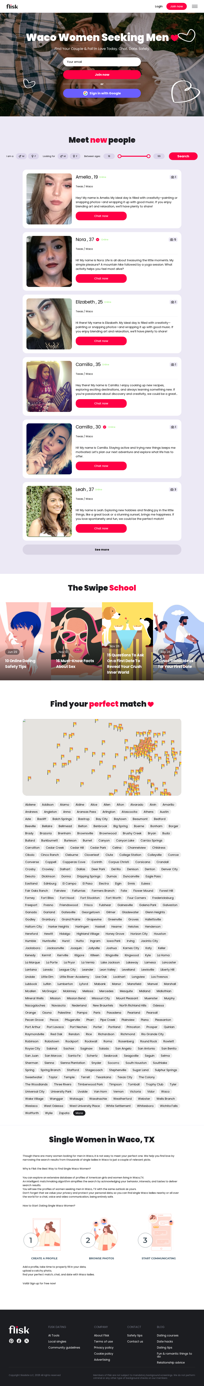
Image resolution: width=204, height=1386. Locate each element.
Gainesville (125, 905)
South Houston (136, 1063)
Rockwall (91, 1041)
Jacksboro (32, 948)
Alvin (153, 805)
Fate (124, 891)
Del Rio (116, 869)
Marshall (170, 984)
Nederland (79, 1005)
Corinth (97, 862)
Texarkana (103, 1077)
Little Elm (47, 977)
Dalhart (65, 869)
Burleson (70, 840)
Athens (148, 812)
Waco (165, 1091)
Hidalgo (64, 934)
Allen (107, 805)
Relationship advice (171, 1362)
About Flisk (101, 1335)
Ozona (46, 1013)
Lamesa (150, 962)
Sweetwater (33, 1077)
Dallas (81, 869)
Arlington (108, 812)
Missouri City (101, 998)
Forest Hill (166, 891)
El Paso (88, 883)
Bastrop (84, 819)
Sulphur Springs (166, 1070)
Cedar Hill (77, 848)
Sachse (68, 1048)
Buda (166, 833)
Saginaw (86, 1048)
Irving (131, 941)
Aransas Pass (86, 812)
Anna (66, 812)
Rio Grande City (152, 1034)
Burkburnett (49, 840)
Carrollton (32, 848)
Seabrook (111, 1056)
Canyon (104, 840)
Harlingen (82, 927)
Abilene (30, 805)
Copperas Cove (74, 862)
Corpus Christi (119, 862)
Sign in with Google (105, 93)
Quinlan (169, 1027)
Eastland (31, 883)
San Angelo (123, 1048)
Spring (29, 1070)
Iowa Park (113, 941)
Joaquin (76, 948)
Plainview (128, 1020)
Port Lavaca (55, 1027)
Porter (97, 1027)
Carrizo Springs (151, 840)
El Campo (69, 883)
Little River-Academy (74, 977)
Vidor (151, 1091)
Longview (138, 977)
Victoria (135, 1091)
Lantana (31, 970)
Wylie (49, 1113)
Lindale (30, 977)
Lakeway (132, 962)
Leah (81, 489)
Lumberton (65, 984)
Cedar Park (98, 848)
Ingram (95, 941)
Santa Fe (74, 1056)
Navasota (59, 1005)
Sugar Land (141, 1070)
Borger (173, 826)
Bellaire (47, 826)
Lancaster (169, 962)
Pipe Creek (107, 1020)
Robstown (52, 1041)
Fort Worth (113, 898)
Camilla (85, 364)
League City (67, 970)
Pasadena (114, 1013)
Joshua (111, 948)
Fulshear (105, 905)
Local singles (57, 1341)
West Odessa (53, 1106)
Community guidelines (64, 1347)
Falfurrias (78, 891)
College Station (130, 855)
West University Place (84, 1106)
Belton (82, 826)
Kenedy (30, 955)
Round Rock (148, 1041)
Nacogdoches (35, 1005)
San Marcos (53, 1056)
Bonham (156, 826)
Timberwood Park (90, 1084)
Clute (109, 855)
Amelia (84, 177)
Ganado (31, 912)
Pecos (54, 1020)
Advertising (102, 1359)
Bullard (30, 840)
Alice (94, 805)
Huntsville (49, 941)
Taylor (53, 1077)
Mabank (100, 984)
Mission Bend (76, 998)
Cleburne (71, 855)
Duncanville (131, 876)
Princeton (133, 1027)
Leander (87, 970)
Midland (144, 991)
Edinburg (50, 883)
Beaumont (140, 819)
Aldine (80, 805)
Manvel (153, 984)
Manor (116, 984)
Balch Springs (62, 819)
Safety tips (134, 1335)
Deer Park (98, 869)
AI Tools (53, 1335)
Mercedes (106, 991)
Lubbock (31, 984)
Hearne (116, 927)
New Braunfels (103, 1005)
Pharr (90, 1020)
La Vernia (87, 962)
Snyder (96, 1063)
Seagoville (131, 1056)
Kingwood (132, 955)
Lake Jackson (110, 962)
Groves (133, 919)
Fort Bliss (47, 898)
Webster (144, 1099)
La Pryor (69, 962)
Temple (69, 1077)
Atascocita (129, 812)
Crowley (48, 869)
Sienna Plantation (72, 1063)
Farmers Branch (103, 891)
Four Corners (136, 898)
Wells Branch (166, 1099)
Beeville (30, 826)
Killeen (95, 955)
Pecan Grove (34, 1020)
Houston (160, 934)
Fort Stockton (90, 898)
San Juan (31, 1056)
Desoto (30, 876)
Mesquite (126, 991)
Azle (28, 819)
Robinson (31, 1041)
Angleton (50, 812)
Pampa (82, 1013)
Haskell (100, 927)
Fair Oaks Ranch (36, 891)
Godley (30, 919)
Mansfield (134, 984)
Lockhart (119, 977)
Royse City (32, 1048)
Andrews (31, 812)
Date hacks (165, 1341)
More (79, 1113)
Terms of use (103, 1341)
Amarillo (168, 805)
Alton (120, 805)
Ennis (131, 883)
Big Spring (120, 826)
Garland (49, 912)
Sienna (49, 1063)
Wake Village (34, 1099)
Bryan (152, 833)
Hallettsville (153, 919)
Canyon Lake (125, 840)
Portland (114, 1027)
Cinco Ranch (50, 855)
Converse (32, 862)
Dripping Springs (88, 876)
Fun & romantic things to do (174, 1355)
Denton (150, 869)
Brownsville (85, 833)
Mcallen (30, 991)
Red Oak (56, 1034)
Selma (165, 1056)
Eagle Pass (153, 876)
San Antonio (146, 1048)
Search (183, 156)
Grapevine (94, 919)
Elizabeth (86, 302)
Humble (30, 941)
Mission (55, 998)
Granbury (48, 919)
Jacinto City (149, 941)
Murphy (169, 998)
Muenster (151, 998)
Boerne (139, 826)
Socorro (113, 1063)
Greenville (115, 919)
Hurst (66, 941)
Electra (104, 883)
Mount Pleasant (127, 998)
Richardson (106, 1034)
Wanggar (56, 1099)
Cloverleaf (91, 855)
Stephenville (117, 1070)
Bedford (159, 819)
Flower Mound (143, 891)
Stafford (73, 1070)
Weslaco (31, 1106)
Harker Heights (58, 927)
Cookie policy (103, 1353)
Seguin (149, 1056)
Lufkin (47, 984)
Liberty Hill (167, 970)
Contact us (135, 1341)
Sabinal (52, 1048)
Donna (66, 876)
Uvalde (82, 1091)
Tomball (134, 1084)
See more (102, 550)
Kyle (148, 955)
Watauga (76, 1099)
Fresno (48, 905)
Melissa (88, 991)
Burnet (87, 840)
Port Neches (78, 1027)
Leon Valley (108, 970)
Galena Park (147, 905)
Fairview (60, 891)
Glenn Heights (155, 912)
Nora (81, 239)
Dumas (112, 876)
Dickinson (48, 876)
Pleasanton (163, 1020)
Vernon (118, 1091)
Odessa (158, 1005)
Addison (48, 805)
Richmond (128, 1034)
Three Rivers (62, 1084)
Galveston (170, 905)
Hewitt (48, 934)
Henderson (152, 927)
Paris (97, 1013)
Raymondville (34, 1034)
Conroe (173, 855)
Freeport (31, 905)
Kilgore (79, 955)
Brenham (64, 833)
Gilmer (111, 912)
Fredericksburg (163, 898)
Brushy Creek (132, 833)
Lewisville (147, 970)
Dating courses (167, 1335)
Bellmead (65, 826)
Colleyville (155, 855)
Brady (29, 833)
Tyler (173, 1084)
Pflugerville (72, 1020)
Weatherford (122, 1099)
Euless (145, 883)
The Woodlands (36, 1084)
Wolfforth (32, 1113)
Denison (132, 869)
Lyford (83, 984)
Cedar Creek (55, 848)
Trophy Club (154, 1084)
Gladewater (130, 912)
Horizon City (139, 934)
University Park (61, 1091)
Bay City (102, 819)
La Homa (163, 955)
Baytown (120, 819)
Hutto (80, 941)
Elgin (118, 883)
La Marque (32, 962)
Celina (116, 848)
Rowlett (168, 1041)
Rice (89, 1034)
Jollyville (94, 948)
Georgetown (91, 912)
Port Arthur (32, 1027)
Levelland (128, 970)
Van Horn (100, 1091)
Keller (162, 948)
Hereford (31, 934)
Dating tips (164, 1347)
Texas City (124, 1077)
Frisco (88, 905)
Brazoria (46, 833)
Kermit (46, 955)
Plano (145, 1020)
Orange (30, 1013)
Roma (108, 1041)
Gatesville (68, 912)
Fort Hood (67, 898)
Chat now (101, 216)
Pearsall (152, 1013)
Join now (176, 6)
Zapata (64, 1113)
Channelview (137, 848)
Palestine (64, 1013)
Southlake (160, 1063)
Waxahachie (98, 1099)
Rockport (72, 1041)
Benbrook (100, 826)
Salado (104, 1048)
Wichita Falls (169, 1106)
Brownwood (108, 833)
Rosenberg (126, 1041)
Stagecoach (94, 1070)
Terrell (85, 1077)
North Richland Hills (133, 1005)
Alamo (64, 805)
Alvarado (136, 805)
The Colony (147, 1077)
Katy (149, 948)
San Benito (169, 1048)
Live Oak (101, 977)
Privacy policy (103, 1347)
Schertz (92, 1056)
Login (159, 6)
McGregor (49, 991)
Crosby (30, 869)
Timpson (115, 1084)
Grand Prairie (71, 919)
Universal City (34, 1091)
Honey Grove (115, 934)
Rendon (74, 1034)
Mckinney (69, 991)
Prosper (151, 1027)
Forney (30, 898)
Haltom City (33, 927)
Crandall (163, 862)
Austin (164, 812)
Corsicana (142, 862)
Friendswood (69, 905)
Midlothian (164, 991)
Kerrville (62, 955)
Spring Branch (51, 1070)
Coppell (50, 862)
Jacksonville (55, 948)
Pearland (133, 1013)
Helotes (133, 927)
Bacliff (41, 819)
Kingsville (112, 955)
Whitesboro (145, 1106)
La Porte (52, 962)
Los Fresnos (159, 977)
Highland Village (88, 934)
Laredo (48, 970)
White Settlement (118, 1106)
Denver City (169, 869)
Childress (158, 848)
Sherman (31, 1063)
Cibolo (29, 855)
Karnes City (131, 948)
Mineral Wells (34, 998)
